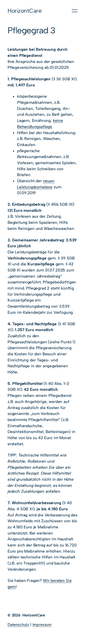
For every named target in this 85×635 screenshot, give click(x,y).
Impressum (42, 624)
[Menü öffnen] (74, 11)
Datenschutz (18, 624)
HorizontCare (25, 10)
